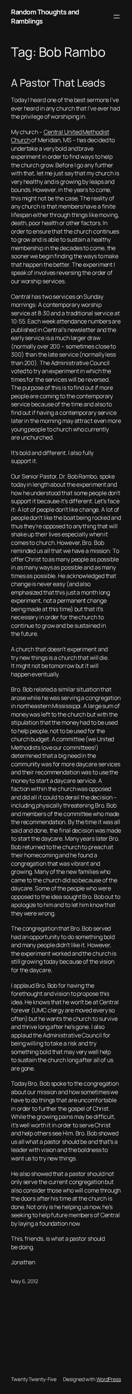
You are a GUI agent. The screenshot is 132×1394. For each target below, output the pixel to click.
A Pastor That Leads (58, 83)
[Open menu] (116, 16)
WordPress (108, 1379)
